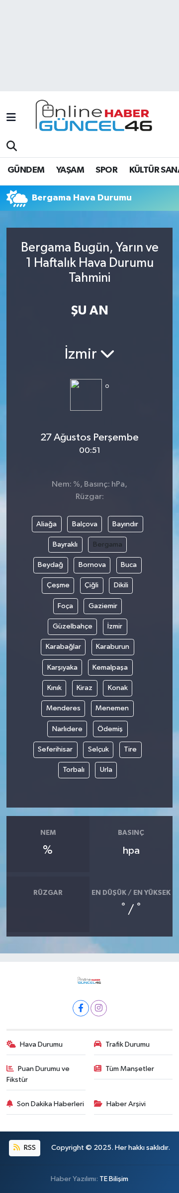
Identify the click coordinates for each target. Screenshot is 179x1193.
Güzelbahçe (72, 626)
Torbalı (74, 769)
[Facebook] (81, 1008)
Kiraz (84, 687)
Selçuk (98, 749)
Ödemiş (110, 729)
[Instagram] (98, 1008)
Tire (130, 749)
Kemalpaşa (110, 667)
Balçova (84, 524)
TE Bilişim (113, 1179)
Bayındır (125, 524)
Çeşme (58, 585)
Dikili (121, 585)
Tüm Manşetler (129, 1068)
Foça (65, 606)
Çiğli (91, 585)
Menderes (63, 708)
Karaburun (112, 646)
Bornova (92, 564)
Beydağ (50, 564)
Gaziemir (103, 606)
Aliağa (46, 524)
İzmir (114, 626)
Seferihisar (55, 749)
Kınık (54, 687)
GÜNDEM (25, 170)
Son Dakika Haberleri (50, 1104)
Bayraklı (65, 544)
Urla (106, 769)
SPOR (106, 170)
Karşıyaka (62, 667)
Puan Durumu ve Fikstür (38, 1074)
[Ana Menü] (11, 118)
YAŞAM (70, 170)
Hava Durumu (41, 1044)
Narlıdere (67, 729)
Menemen (112, 708)
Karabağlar (63, 646)
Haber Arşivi (126, 1104)
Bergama (107, 544)
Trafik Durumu (127, 1044)
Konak (118, 687)
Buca (129, 564)
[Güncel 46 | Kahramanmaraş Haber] (97, 118)
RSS (29, 1147)
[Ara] (11, 146)
